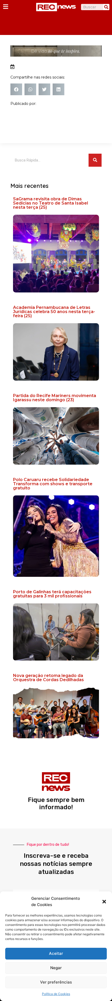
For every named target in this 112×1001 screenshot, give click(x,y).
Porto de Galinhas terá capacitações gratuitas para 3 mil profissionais (52, 593)
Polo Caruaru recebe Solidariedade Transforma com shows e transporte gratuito (52, 483)
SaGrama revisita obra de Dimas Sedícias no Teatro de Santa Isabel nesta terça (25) (50, 203)
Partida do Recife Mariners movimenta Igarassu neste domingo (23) (54, 397)
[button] (104, 901)
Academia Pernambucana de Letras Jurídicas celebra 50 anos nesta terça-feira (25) (54, 311)
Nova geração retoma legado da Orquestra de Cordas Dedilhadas (48, 677)
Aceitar (56, 953)
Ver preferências (56, 982)
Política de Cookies (56, 994)
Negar (56, 967)
